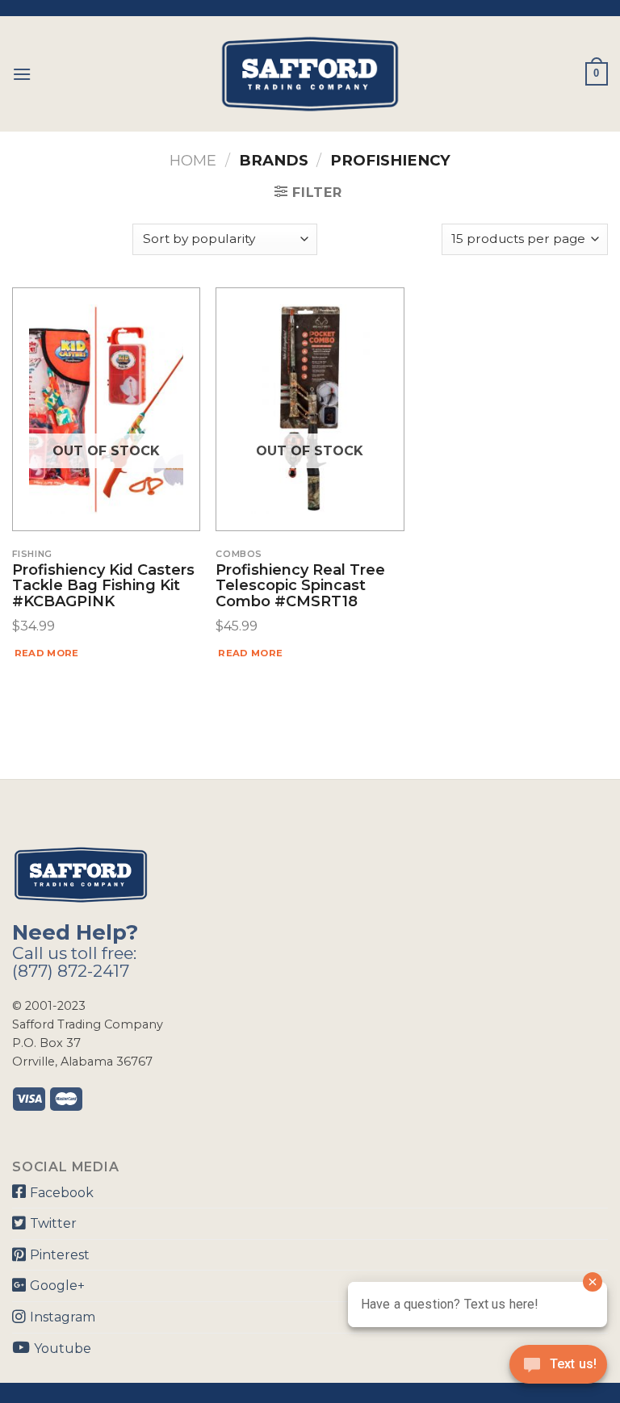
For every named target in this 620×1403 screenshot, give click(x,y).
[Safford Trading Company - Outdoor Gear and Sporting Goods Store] (310, 74)
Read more (47, 653)
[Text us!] (558, 1369)
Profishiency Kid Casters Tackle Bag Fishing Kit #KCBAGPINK (103, 586)
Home (193, 160)
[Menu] (21, 74)
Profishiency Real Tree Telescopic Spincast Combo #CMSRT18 (300, 586)
